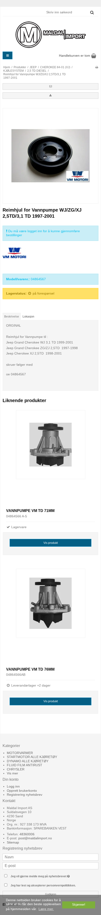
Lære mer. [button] (46, 909)
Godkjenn (50, 894)
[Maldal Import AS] (50, 34)
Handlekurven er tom (75, 55)
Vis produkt (50, 543)
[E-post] (50, 865)
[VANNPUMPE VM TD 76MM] (50, 616)
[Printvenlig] (96, 67)
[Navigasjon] (7, 55)
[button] (50, 86)
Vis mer (12, 773)
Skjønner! (78, 904)
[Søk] (92, 12)
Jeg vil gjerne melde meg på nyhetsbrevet (45, 875)
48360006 (27, 834)
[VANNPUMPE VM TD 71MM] (50, 457)
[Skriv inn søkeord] (70, 12)
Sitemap (13, 842)
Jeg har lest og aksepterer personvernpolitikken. (43, 885)
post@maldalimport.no (35, 838)
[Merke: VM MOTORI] (14, 259)
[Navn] (50, 857)
